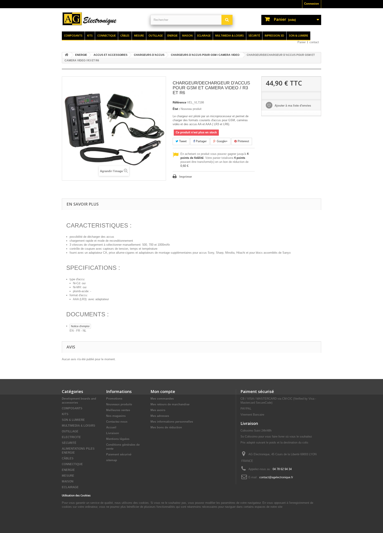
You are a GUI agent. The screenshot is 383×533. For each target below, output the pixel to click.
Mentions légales (117, 439)
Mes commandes (162, 398)
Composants (73, 35)
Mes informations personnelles (171, 421)
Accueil (111, 427)
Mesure (139, 35)
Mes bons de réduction (166, 427)
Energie (172, 35)
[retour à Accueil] (66, 55)
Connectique (106, 35)
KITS (65, 414)
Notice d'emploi (80, 326)
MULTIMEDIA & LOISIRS (78, 425)
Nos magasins (116, 416)
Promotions (114, 398)
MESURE (68, 475)
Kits (90, 35)
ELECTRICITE (71, 437)
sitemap (111, 460)
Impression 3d (274, 35)
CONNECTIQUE (72, 464)
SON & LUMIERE (73, 420)
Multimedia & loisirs (229, 35)
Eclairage (204, 35)
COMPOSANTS (72, 408)
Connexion (311, 3)
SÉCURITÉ (69, 443)
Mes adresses (159, 416)
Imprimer (185, 176)
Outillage (156, 35)
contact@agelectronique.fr (276, 477)
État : (176, 109)
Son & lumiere (298, 35)
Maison (187, 35)
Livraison (112, 433)
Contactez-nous (116, 421)
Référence (179, 102)
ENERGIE (68, 470)
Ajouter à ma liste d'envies (292, 105)
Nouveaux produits (119, 404)
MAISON (67, 481)
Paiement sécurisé (118, 454)
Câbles (124, 35)
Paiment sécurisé (257, 391)
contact (314, 42)
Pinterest (243, 141)
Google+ (222, 141)
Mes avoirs (157, 410)
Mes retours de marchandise (170, 404)
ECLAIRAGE (70, 487)
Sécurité (254, 35)
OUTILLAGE (70, 431)
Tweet (182, 141)
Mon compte (162, 391)
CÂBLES (68, 458)
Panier (301, 42)
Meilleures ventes (118, 410)
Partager (201, 141)
